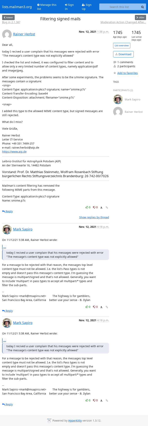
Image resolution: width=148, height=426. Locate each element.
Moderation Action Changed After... (123, 22)
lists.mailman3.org (17, 6)
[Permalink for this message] (107, 207)
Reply (9, 211)
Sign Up (87, 7)
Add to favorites (127, 73)
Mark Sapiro (23, 229)
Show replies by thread (94, 217)
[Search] (142, 6)
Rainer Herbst (24, 34)
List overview (122, 45)
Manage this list (46, 7)
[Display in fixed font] (101, 207)
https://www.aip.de (14, 151)
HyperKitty (75, 420)
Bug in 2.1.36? (11, 22)
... (4, 247)
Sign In (69, 7)
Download (124, 54)
